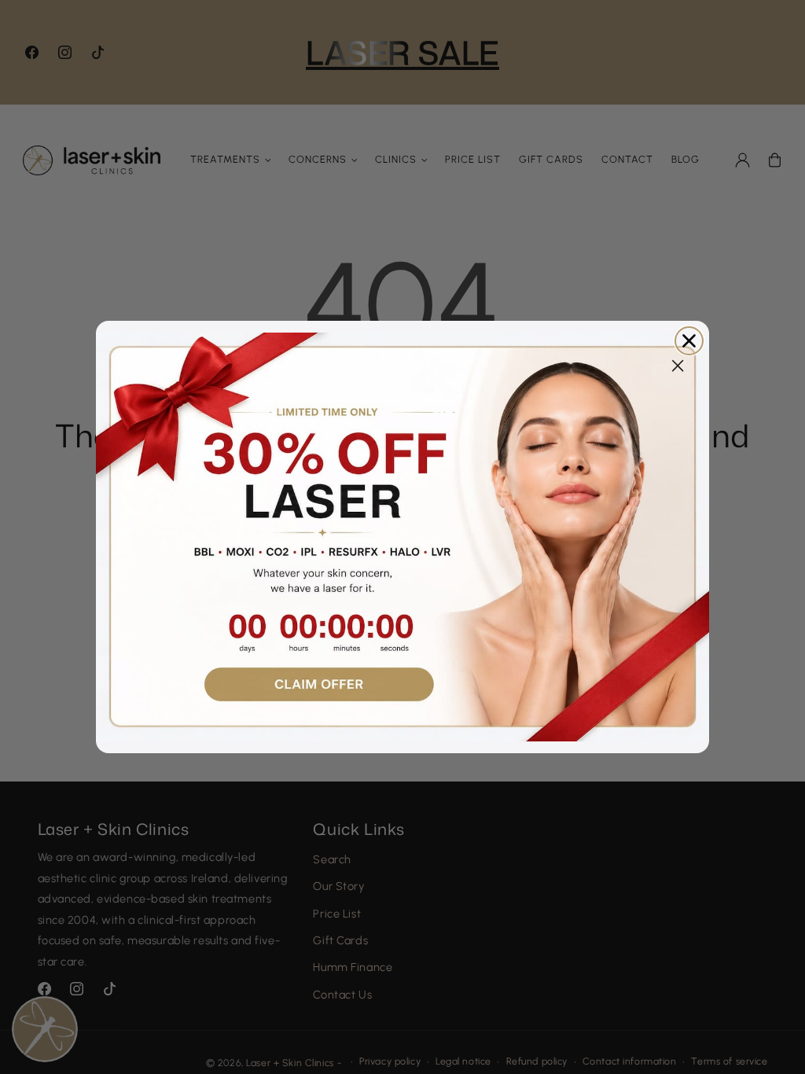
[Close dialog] (689, 341)
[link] (402, 537)
